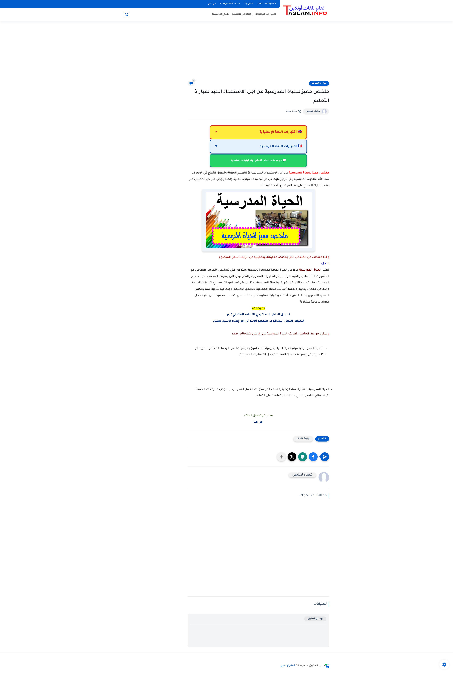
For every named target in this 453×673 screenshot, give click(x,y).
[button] (313, 456)
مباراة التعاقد (319, 83)
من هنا (258, 422)
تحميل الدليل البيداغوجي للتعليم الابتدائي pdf (258, 314)
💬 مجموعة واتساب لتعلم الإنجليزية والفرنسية (258, 160)
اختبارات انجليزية (265, 14)
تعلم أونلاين (288, 665)
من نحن (212, 4)
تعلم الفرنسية (220, 14)
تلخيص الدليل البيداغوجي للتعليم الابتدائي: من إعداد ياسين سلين (258, 321)
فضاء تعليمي (312, 111)
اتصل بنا (249, 4)
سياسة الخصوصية (230, 4)
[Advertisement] (226, 53)
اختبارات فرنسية (242, 14)
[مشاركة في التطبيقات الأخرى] (281, 456)
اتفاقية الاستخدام (267, 4)
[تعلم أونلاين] (305, 10)
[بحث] (126, 14)
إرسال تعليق (315, 619)
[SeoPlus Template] (327, 666)
